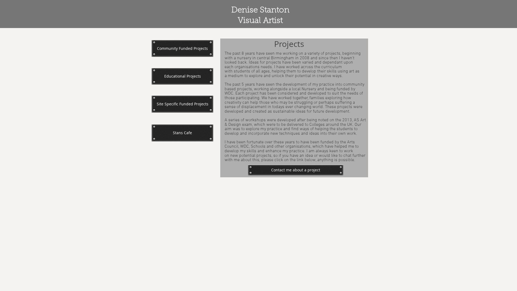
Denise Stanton (260, 10)
